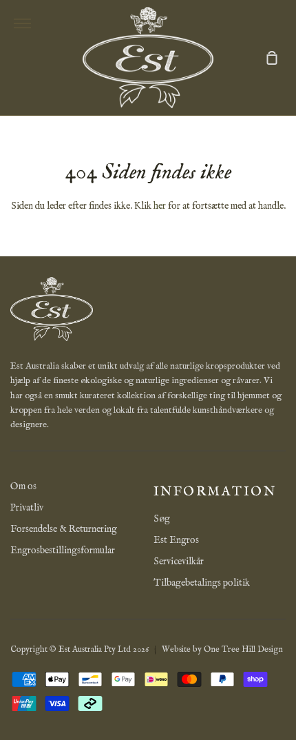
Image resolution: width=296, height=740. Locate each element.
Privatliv (26, 508)
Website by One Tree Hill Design (222, 649)
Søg (162, 519)
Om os (23, 486)
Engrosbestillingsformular (62, 550)
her (160, 206)
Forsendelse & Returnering (63, 529)
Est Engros (176, 540)
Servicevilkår (179, 561)
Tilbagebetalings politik (202, 583)
